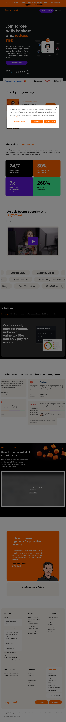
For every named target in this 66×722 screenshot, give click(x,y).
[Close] (56, 107)
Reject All (37, 121)
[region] (33, 116)
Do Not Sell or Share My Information (18, 122)
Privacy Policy (15, 116)
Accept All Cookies (50, 121)
